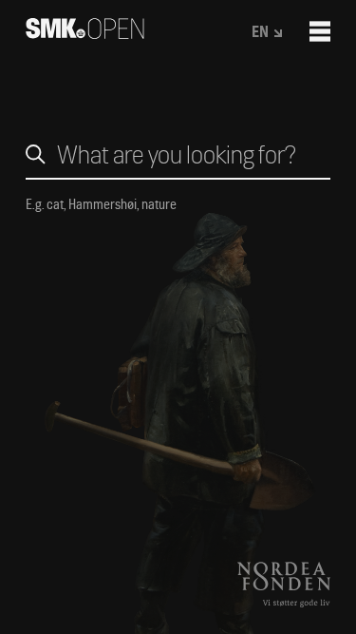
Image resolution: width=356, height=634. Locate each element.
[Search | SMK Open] (85, 33)
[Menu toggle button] (320, 31)
